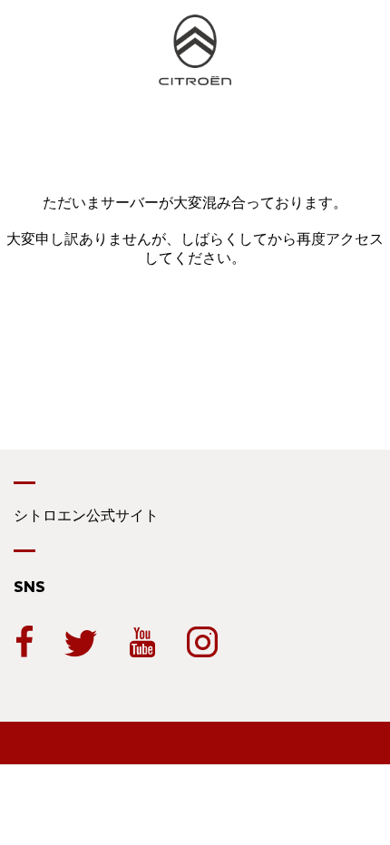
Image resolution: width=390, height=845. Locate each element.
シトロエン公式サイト (86, 515)
